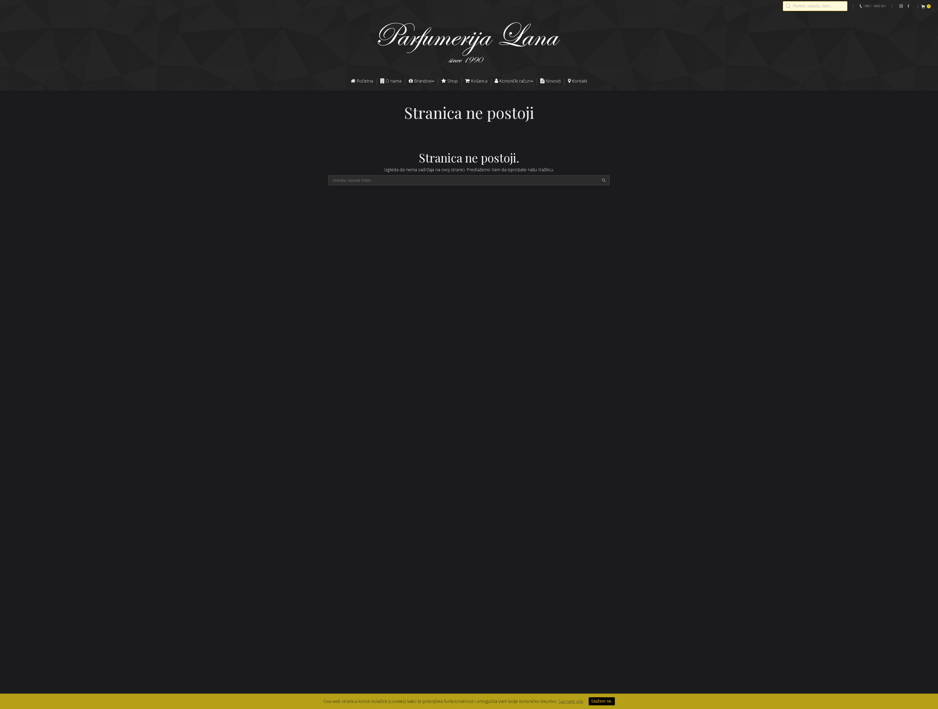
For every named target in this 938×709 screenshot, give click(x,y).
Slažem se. (602, 701)
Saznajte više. (571, 701)
